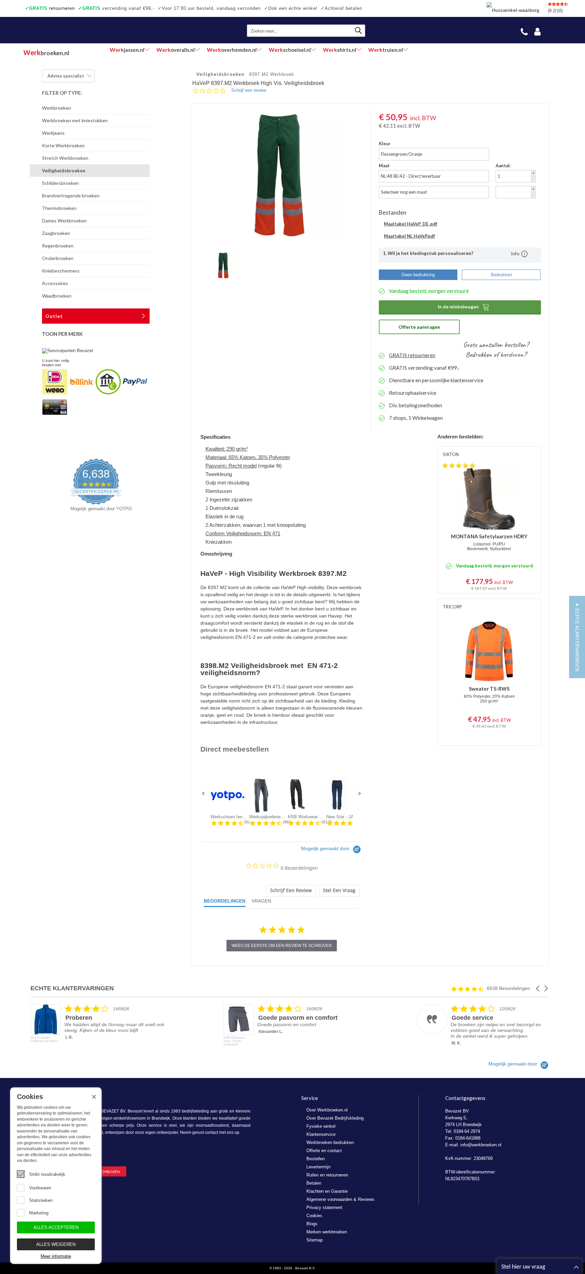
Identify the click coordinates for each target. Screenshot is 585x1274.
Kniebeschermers (61, 271)
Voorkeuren (40, 1187)
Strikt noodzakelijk (47, 1174)
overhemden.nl (232, 49)
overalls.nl (175, 49)
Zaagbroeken (56, 233)
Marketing (38, 1212)
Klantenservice (320, 1134)
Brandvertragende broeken (71, 195)
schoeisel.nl (290, 49)
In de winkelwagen (464, 306)
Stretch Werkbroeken (65, 158)
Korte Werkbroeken (63, 145)
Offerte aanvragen (419, 327)
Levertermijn (318, 1166)
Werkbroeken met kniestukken (75, 120)
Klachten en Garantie (327, 1191)
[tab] (291, 891)
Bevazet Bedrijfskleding (64, 30)
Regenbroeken (57, 246)
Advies (65, 76)
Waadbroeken (56, 296)
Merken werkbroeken (326, 1231)
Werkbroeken (56, 108)
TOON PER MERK (62, 334)
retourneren (50, 8)
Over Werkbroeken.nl (327, 1110)
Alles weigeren (55, 1244)
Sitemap (314, 1240)
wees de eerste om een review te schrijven (282, 945)
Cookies (314, 1215)
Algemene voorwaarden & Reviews (340, 1199)
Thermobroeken (59, 208)
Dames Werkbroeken (64, 220)
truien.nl (385, 49)
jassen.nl (127, 49)
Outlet (54, 316)
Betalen (313, 1183)
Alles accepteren (56, 1227)
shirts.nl (339, 49)
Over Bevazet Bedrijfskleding (335, 1118)
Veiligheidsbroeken (63, 170)
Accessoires (55, 283)
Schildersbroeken (60, 183)
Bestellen (315, 1158)
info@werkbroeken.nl (480, 1144)
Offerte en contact (324, 1150)
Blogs (312, 1223)
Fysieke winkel (320, 1126)
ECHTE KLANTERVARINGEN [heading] (72, 988)
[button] (203, 794)
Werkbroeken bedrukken (330, 1142)
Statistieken (40, 1200)
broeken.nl (46, 52)
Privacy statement (324, 1207)
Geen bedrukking (418, 274)
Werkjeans (53, 133)
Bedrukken (501, 274)
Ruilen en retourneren (327, 1175)
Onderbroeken (57, 258)
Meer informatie (56, 1256)
